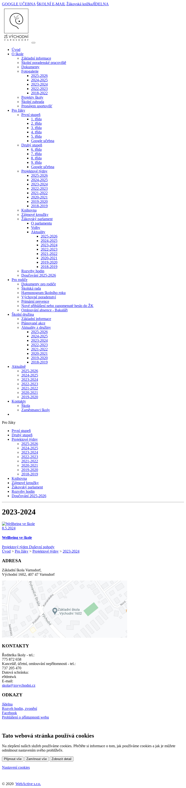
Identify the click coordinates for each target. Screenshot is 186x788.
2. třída (36, 123)
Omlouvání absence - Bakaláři (44, 310)
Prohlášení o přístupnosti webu (25, 717)
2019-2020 (39, 201)
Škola (25, 406)
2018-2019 (39, 206)
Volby (35, 228)
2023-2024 (39, 84)
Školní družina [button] (23, 314)
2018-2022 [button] (39, 93)
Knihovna (29, 210)
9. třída (36, 162)
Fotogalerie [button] (30, 71)
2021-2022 (39, 193)
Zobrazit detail (61, 759)
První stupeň (21, 431)
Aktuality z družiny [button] (36, 327)
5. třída (36, 136)
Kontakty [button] (19, 401)
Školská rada (31, 288)
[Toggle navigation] (33, 42)
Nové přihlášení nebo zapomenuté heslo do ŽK (57, 306)
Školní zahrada (32, 102)
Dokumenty (30, 67)
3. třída (36, 128)
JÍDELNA (101, 4)
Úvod (16, 50)
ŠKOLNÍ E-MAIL (51, 4)
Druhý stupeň (22, 435)
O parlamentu (41, 223)
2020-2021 (39, 197)
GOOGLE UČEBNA (19, 4)
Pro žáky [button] (18, 110)
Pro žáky (21, 551)
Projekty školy (32, 97)
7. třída (36, 154)
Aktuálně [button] (19, 366)
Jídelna (7, 704)
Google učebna (42, 141)
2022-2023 (39, 89)
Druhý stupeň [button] (31, 145)
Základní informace (36, 58)
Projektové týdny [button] (34, 171)
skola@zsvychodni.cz (18, 685)
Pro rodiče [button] (19, 280)
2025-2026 (39, 76)
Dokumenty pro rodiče (38, 284)
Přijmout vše (13, 759)
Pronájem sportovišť (36, 106)
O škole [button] (17, 54)
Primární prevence (35, 301)
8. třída (36, 158)
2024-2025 (39, 80)
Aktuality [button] (38, 232)
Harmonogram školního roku (43, 293)
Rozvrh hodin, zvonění (19, 708)
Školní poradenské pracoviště (43, 63)
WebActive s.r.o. (28, 784)
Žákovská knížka (79, 4)
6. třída (36, 149)
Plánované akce (33, 323)
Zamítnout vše (36, 759)
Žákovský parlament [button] (37, 219)
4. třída (36, 132)
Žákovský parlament (27, 487)
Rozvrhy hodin (32, 271)
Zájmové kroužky (34, 214)
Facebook (9, 713)
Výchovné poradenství (38, 297)
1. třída (36, 119)
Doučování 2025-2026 (38, 275)
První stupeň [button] (30, 115)
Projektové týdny (25, 439)
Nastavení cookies (16, 767)
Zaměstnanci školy (35, 410)
